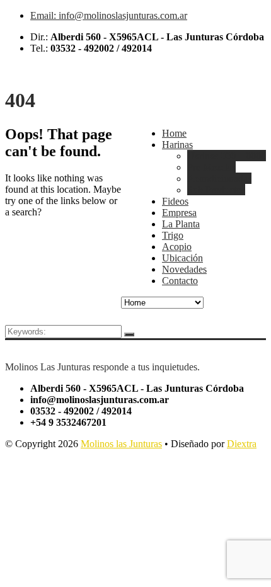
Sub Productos (216, 190)
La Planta (181, 224)
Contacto (180, 280)
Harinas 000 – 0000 (226, 156)
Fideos (175, 201)
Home (174, 133)
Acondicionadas (219, 178)
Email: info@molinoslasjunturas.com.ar (108, 15)
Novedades (184, 269)
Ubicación (182, 258)
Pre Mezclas (211, 167)
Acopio (177, 246)
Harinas (177, 144)
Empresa (179, 212)
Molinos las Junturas (121, 443)
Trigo (172, 235)
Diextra (242, 443)
